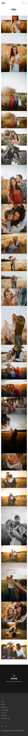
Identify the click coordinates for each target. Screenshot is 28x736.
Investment (5, 710)
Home (2, 701)
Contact (4, 715)
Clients (3, 713)
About (3, 704)
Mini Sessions (5, 718)
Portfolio (4, 707)
